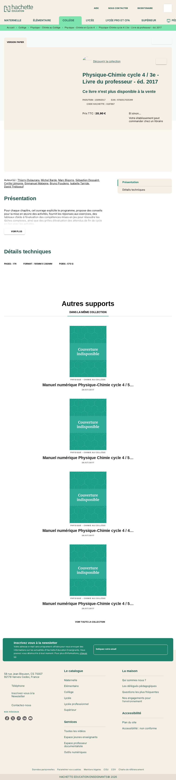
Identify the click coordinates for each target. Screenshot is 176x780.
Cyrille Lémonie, (14, 183)
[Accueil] (18, 8)
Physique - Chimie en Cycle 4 (80, 27)
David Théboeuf (14, 186)
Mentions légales (92, 769)
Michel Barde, (49, 180)
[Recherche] (168, 8)
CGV (113, 769)
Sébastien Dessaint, (87, 180)
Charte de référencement (131, 769)
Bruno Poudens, (59, 183)
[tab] (15, 20)
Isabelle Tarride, (80, 183)
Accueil (10, 27)
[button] (94, 8)
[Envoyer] (164, 650)
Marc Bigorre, (66, 180)
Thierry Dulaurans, (29, 180)
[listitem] (7, 718)
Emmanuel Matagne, (37, 183)
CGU (106, 769)
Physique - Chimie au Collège (45, 27)
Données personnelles (43, 769)
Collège (22, 27)
